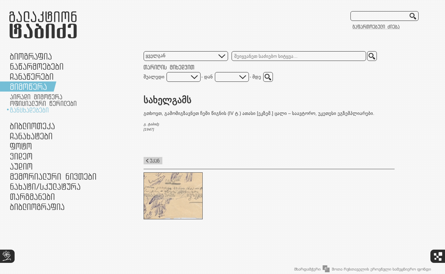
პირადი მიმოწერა (36, 96)
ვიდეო (21, 156)
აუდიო (21, 166)
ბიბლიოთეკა (32, 126)
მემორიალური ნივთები (53, 176)
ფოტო (21, 146)
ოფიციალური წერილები (43, 103)
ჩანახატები (31, 136)
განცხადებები (29, 110)
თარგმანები (32, 196)
